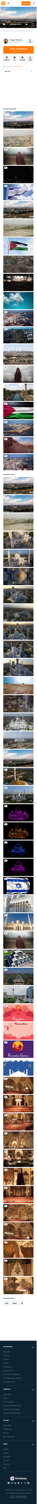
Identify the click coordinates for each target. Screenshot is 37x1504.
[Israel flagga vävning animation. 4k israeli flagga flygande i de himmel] (18, 884)
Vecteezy (6, 1355)
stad (6, 1302)
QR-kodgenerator (9, 1381)
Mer (4, 1467)
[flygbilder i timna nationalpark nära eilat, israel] (18, 444)
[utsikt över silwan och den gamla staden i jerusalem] (18, 137)
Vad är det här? (18, 66)
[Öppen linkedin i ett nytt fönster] (14, 1482)
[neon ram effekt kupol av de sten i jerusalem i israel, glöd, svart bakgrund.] (18, 812)
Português (6, 1456)
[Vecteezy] (3, 3)
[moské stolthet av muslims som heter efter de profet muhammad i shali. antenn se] (18, 666)
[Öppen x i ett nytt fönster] (24, 1482)
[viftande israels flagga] (18, 191)
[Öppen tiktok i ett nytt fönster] (21, 1482)
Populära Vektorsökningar (12, 1405)
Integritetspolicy (21, 1495)
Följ (30, 42)
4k (22, 1302)
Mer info (7, 70)
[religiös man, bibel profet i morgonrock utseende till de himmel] (18, 373)
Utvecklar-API (7, 1370)
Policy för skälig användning (17, 1496)
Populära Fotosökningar (11, 1408)
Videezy (6, 1358)
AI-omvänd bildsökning (11, 1373)
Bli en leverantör (9, 1436)
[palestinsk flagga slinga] (18, 409)
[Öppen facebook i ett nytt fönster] (8, 1482)
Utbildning (7, 1366)
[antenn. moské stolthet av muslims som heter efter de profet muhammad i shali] (18, 630)
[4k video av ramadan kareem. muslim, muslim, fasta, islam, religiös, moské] (18, 1012)
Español (6, 1452)
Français (6, 1463)
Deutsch (6, 1459)
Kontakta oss (7, 1428)
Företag (6, 1362)
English (5, 1448)
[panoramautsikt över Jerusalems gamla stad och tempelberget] (18, 227)
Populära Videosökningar (12, 1412)
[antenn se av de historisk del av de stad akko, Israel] (18, 317)
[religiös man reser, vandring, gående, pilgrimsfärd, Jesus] (18, 155)
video (15, 1302)
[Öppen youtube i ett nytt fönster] (27, 1482)
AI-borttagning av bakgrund (13, 1377)
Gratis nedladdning (18, 50)
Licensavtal (7, 1393)
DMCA (5, 1397)
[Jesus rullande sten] (18, 173)
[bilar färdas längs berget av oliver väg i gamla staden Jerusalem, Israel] (18, 263)
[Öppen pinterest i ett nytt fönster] (18, 1482)
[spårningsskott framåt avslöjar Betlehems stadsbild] (18, 281)
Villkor (12, 1495)
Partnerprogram (8, 1401)
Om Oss (6, 1432)
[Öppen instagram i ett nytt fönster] (11, 1482)
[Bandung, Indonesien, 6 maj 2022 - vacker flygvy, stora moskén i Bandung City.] (18, 993)
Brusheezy (6, 1351)
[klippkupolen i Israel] (18, 353)
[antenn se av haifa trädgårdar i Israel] (18, 334)
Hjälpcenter (7, 1425)
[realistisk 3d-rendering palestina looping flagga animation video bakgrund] (18, 245)
